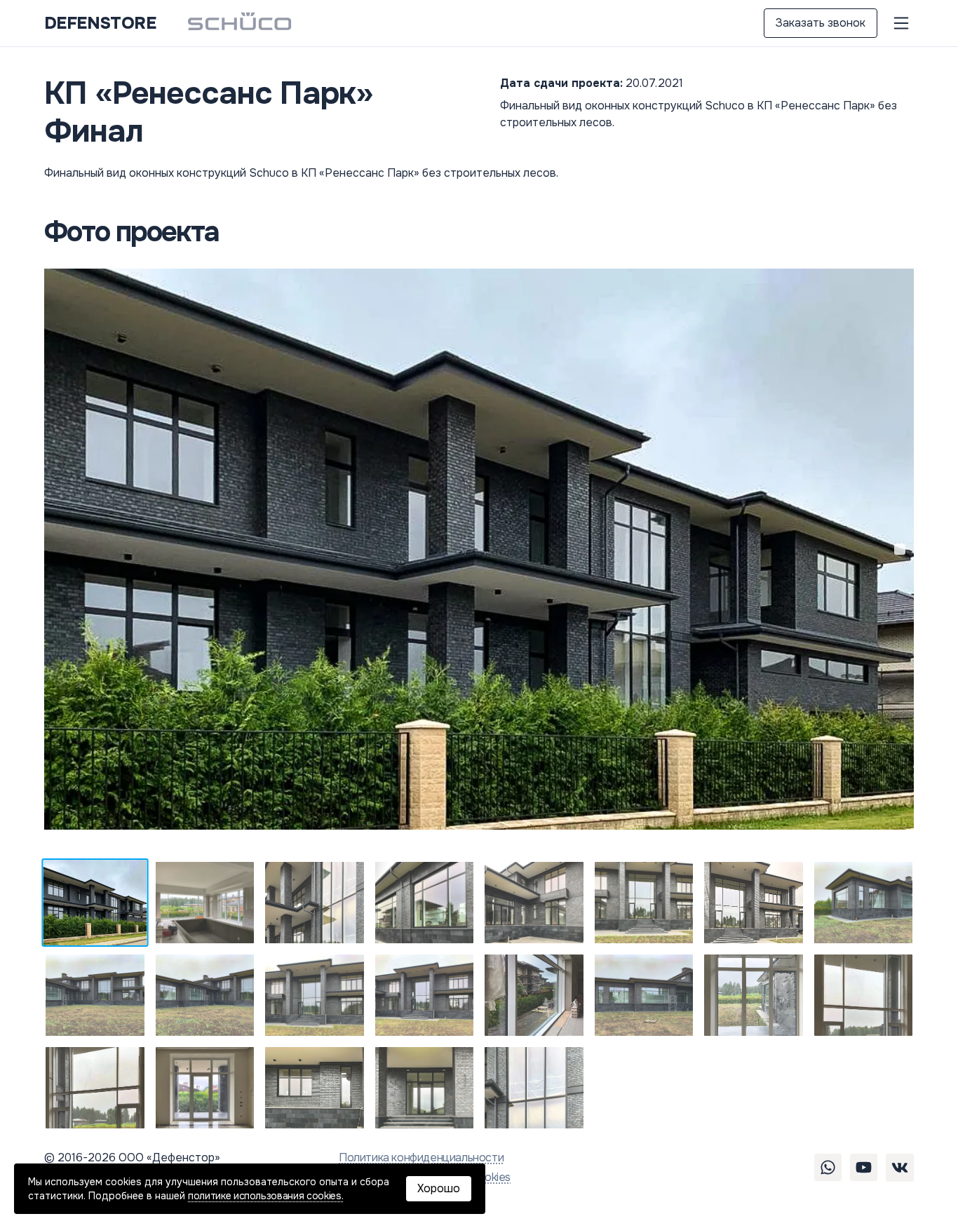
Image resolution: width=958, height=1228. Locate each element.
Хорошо (438, 1188)
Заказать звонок (820, 22)
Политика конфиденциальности (421, 1157)
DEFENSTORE (100, 23)
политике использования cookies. (265, 1195)
